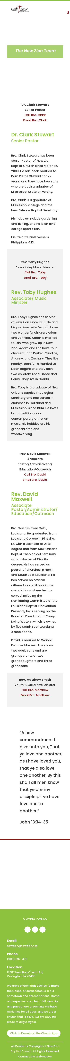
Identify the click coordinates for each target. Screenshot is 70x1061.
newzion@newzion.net (22, 946)
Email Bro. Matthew (35, 695)
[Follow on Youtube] (42, 929)
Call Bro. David (35, 474)
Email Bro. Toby (35, 277)
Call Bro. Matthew (35, 690)
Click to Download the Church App (33, 1033)
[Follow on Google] (35, 929)
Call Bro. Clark (35, 115)
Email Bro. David (35, 480)
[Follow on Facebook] (27, 929)
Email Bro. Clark (35, 120)
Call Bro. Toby (35, 272)
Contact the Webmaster (35, 1056)
